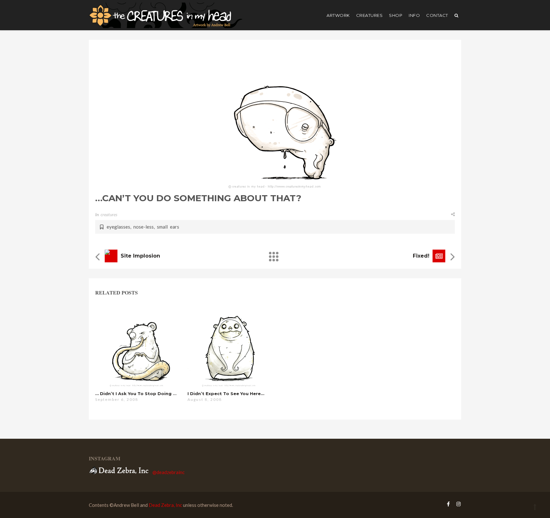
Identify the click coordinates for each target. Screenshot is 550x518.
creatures (369, 15)
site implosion (140, 256)
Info (414, 15)
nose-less (143, 227)
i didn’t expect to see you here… (225, 393)
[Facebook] (448, 503)
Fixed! (421, 256)
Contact (437, 15)
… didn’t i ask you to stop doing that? (141, 393)
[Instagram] (457, 503)
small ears (168, 227)
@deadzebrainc (168, 472)
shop (395, 15)
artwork (338, 15)
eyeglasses (118, 227)
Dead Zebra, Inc (165, 505)
